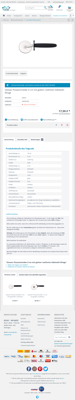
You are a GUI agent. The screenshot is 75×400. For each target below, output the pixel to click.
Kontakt (23, 318)
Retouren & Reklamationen (26, 329)
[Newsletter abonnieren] (69, 337)
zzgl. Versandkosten (64, 113)
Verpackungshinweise (28, 345)
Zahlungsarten (25, 322)
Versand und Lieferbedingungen (27, 335)
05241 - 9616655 (11, 320)
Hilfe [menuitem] (49, 2)
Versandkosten (36, 374)
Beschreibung (8, 139)
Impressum (41, 325)
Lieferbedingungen (58, 2)
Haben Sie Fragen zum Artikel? (17, 265)
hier (63, 378)
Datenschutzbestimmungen (63, 343)
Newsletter (41, 318)
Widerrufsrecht (26, 339)
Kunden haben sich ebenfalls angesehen (32, 275)
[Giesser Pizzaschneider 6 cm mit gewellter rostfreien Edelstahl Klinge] (15, 286)
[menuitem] (36, 8)
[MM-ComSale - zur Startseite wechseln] (9, 8)
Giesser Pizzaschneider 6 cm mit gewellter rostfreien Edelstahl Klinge (15, 296)
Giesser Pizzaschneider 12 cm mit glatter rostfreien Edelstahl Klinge (37, 296)
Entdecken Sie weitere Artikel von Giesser (21, 267)
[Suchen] (46, 8)
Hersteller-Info (22, 139)
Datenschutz (42, 322)
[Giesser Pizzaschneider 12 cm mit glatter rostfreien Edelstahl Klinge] (37, 286)
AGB (22, 325)
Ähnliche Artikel (9, 275)
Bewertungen (37, 139)
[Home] (4, 15)
